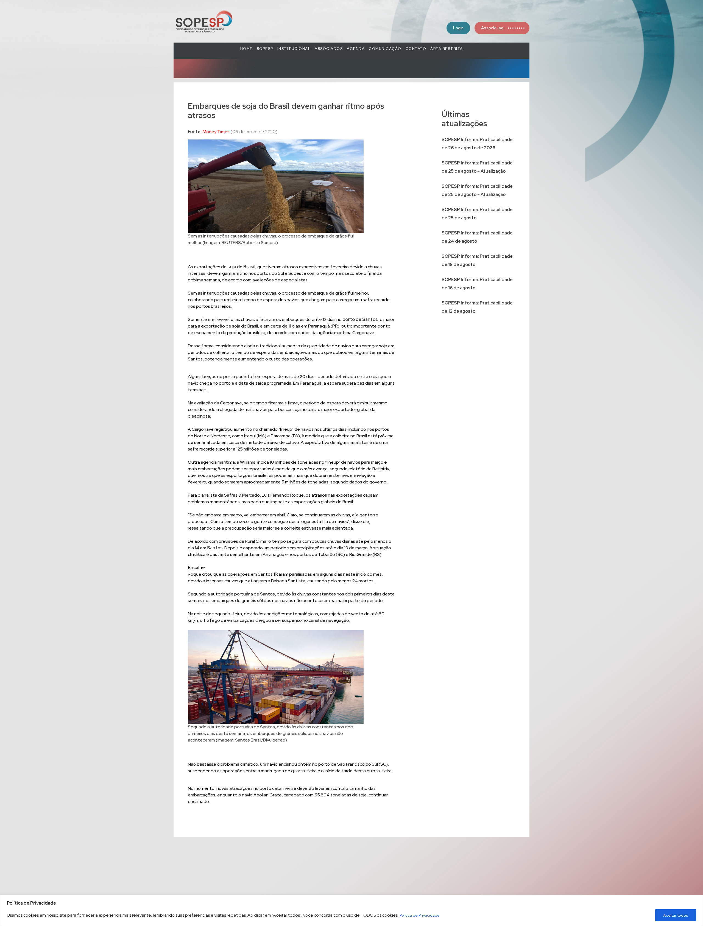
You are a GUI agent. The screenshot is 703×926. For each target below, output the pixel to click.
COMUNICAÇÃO (385, 48)
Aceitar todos (675, 915)
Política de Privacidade (420, 915)
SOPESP (265, 48)
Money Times (216, 132)
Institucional (294, 48)
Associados (329, 48)
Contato (416, 48)
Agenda (356, 48)
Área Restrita (446, 48)
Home (246, 48)
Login (458, 28)
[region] (351, 910)
